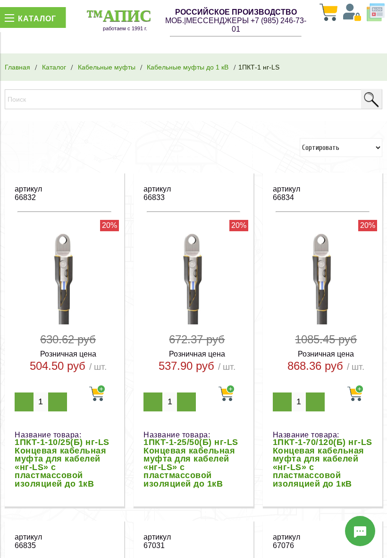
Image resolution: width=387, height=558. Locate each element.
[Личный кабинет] (352, 13)
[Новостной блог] (376, 13)
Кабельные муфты (106, 67)
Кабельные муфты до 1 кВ (187, 67)
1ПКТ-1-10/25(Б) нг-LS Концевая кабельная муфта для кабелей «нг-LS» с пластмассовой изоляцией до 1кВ (62, 463)
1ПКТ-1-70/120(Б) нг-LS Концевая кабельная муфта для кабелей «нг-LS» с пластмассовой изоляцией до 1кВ (322, 463)
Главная (17, 67)
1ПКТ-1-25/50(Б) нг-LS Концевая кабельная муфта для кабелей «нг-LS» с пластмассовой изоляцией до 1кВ (190, 463)
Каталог (54, 67)
